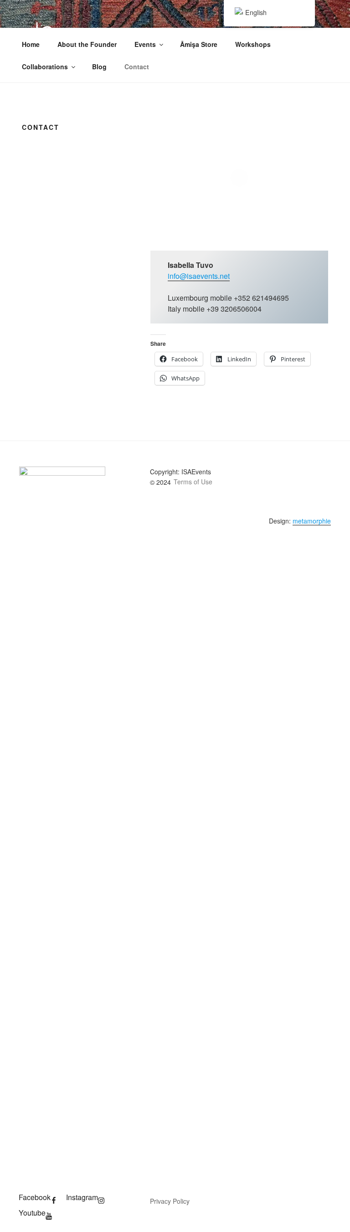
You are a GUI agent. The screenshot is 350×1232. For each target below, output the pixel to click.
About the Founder (87, 44)
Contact (136, 66)
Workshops (253, 44)
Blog (99, 66)
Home (31, 44)
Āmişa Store (198, 44)
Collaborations (45, 66)
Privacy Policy (170, 1201)
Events (145, 44)
